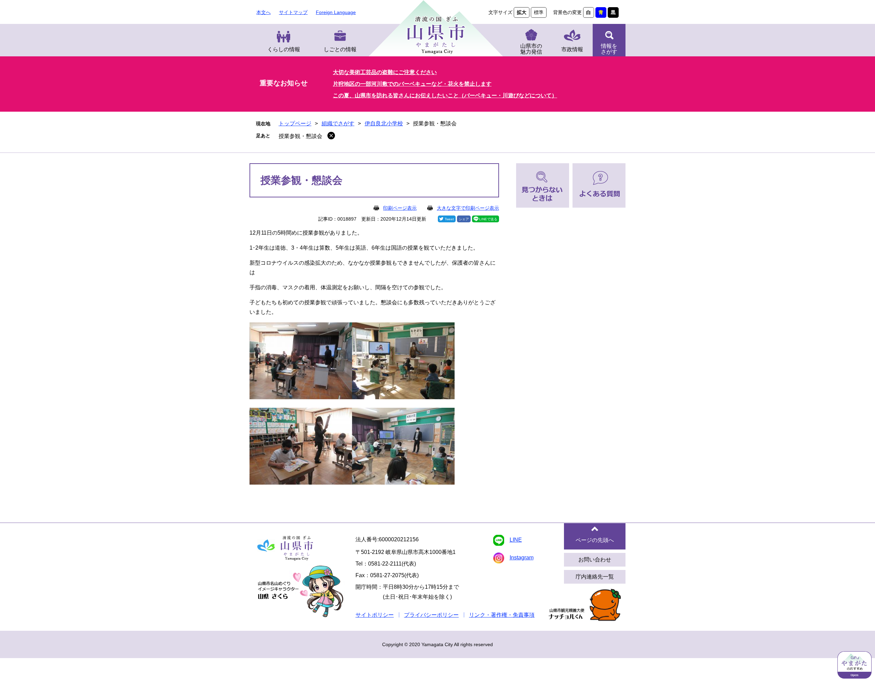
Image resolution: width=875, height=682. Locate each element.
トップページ (295, 123)
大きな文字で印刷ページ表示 (468, 208)
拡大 (521, 12)
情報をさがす (609, 49)
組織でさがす (338, 123)
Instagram (522, 557)
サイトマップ (293, 12)
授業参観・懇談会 (300, 136)
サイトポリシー (374, 615)
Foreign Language (336, 12)
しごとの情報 (340, 49)
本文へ (263, 12)
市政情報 (572, 49)
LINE (516, 540)
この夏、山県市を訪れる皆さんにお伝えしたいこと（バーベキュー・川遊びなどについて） (445, 95)
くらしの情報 (283, 49)
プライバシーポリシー (431, 615)
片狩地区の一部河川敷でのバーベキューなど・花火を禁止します (412, 84)
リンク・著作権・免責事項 (502, 615)
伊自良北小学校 (384, 123)
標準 (538, 12)
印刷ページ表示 (400, 208)
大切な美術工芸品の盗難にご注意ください (385, 72)
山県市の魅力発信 (531, 49)
